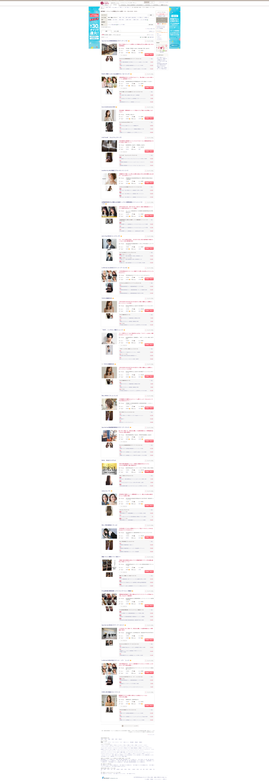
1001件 (140, 439)
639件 (127, 52)
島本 (143, 769)
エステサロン (155, 4)
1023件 (140, 472)
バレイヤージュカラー (140, 746)
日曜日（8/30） (136, 19)
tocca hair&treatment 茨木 (108, 107)
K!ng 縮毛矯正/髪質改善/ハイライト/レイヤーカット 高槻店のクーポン (131, 609)
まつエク (109, 742)
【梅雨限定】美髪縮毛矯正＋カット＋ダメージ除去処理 (129, 551)
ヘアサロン (115, 4)
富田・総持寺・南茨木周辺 (131, 17)
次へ (152, 34)
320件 (140, 603)
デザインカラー (111, 746)
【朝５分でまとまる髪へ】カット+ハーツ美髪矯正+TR (128, 125)
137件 (140, 569)
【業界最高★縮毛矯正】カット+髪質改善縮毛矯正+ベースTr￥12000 (131, 286)
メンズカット (107, 745)
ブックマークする (150, 107)
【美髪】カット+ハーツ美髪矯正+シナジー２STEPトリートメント (130, 132)
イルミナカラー (129, 746)
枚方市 (147, 769)
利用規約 (151, 779)
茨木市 (108, 769)
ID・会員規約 (147, 779)
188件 (140, 673)
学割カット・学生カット (114, 745)
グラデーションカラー (105, 746)
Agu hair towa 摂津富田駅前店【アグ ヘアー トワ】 (115, 40)
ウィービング (134, 746)
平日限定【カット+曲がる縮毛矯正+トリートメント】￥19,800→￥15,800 (132, 262)
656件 (140, 503)
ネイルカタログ (139, 4)
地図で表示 (152, 37)
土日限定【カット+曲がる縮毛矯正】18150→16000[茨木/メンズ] (130, 259)
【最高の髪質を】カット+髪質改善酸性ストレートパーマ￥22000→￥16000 (132, 513)
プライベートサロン (118, 756)
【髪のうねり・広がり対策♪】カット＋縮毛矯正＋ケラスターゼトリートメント (133, 197)
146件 (140, 342)
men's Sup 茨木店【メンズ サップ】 (111, 236)
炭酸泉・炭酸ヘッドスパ (124, 752)
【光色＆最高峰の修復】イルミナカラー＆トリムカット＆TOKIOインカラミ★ (133, 485)
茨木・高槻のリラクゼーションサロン (119, 773)
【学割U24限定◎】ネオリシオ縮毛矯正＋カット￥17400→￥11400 (131, 655)
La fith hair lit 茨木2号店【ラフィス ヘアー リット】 (116, 660)
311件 (140, 183)
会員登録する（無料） (162, 16)
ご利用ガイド (165, 779)
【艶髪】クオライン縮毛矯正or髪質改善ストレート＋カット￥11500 (131, 65)
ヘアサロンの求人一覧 (150, 28)
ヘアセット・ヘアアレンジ (123, 753)
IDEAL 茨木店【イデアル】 (109, 460)
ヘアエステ (114, 752)
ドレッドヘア (113, 750)
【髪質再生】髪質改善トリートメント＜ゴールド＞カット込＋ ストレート (132, 165)
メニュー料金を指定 (112, 24)
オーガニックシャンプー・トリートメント (137, 750)
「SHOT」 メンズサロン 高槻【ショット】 (112, 329)
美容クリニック (164, 4)
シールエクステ (104, 750)
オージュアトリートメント (138, 752)
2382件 (127, 408)
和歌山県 (120, 739)
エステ (121, 742)
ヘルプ (167, 2)
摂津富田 (118, 769)
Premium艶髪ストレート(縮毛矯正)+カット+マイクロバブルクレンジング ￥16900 (133, 224)
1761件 (127, 503)
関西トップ (121, 7)
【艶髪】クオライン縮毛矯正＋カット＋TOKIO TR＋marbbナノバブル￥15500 (133, 455)
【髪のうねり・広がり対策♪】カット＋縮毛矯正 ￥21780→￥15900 (131, 190)
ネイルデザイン (159, 39)
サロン (158, 33)
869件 (127, 439)
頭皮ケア (118, 752)
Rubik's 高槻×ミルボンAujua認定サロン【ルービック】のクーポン (131, 91)
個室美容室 (112, 756)
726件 (140, 408)
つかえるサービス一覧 (160, 27)
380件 (127, 472)
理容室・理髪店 (124, 756)
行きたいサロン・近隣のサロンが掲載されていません (162, 59)
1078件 (140, 279)
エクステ (152, 749)
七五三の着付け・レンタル (105, 756)
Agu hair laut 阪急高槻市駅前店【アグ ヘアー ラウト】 (115, 427)
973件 (140, 703)
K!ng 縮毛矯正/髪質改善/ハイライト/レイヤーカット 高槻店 (116, 590)
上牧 (141, 769)
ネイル (105, 742)
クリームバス (131, 752)
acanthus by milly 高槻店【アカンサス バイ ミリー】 (115, 170)
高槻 (120, 17)
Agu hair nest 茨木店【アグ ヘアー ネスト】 (113, 625)
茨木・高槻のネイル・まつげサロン (106, 773)
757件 (127, 342)
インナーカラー (117, 746)
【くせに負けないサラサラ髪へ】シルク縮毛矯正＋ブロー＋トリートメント (132, 98)
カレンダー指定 (144, 19)
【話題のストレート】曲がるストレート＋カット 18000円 (129, 352)
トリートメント (122, 750)
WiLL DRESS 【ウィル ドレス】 (110, 395)
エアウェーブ (136, 749)
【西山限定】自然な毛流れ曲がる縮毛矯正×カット (128, 355)
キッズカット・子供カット (122, 745)
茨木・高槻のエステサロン (131, 773)
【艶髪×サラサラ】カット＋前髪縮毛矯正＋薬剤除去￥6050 (129, 383)
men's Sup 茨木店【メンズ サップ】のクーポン (127, 252)
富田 (114, 769)
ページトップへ (151, 734)
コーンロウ (109, 750)
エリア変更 (139, 17)
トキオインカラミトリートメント (148, 752)
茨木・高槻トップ (128, 7)
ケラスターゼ (103, 753)
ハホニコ (116, 753)
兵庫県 (113, 739)
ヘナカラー (147, 746)
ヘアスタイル (123, 4)
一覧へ (151, 58)
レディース (147, 2)
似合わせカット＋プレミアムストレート (126, 422)
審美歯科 (136, 742)
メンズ (152, 2)
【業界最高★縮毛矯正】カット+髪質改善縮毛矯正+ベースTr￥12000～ (131, 680)
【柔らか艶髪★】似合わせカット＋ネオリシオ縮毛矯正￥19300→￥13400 (132, 647)
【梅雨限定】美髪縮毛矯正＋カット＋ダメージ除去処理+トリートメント (132, 548)
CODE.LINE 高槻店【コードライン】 (111, 692)
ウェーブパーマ (125, 749)
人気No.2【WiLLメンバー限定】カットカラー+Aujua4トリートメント (131, 415)
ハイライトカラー (123, 746)
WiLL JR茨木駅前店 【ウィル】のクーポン (126, 541)
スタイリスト (159, 35)
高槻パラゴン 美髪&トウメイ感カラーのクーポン (127, 575)
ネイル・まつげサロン (131, 4)
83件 (139, 149)
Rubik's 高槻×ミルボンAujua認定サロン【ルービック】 (116, 73)
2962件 (127, 311)
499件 (127, 249)
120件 (140, 249)
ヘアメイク (148, 753)
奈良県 (116, 739)
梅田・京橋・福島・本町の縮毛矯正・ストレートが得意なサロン (126, 759)
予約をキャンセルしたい (161, 66)
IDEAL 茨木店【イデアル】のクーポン (126, 475)
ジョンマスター (111, 753)
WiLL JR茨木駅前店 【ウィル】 (110, 525)
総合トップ (102, 7)
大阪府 (109, 739)
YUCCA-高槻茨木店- (107, 298)
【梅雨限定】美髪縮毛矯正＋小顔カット (126, 544)
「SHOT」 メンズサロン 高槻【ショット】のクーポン (128, 348)
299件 (127, 569)
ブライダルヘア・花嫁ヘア (141, 753)
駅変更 (146, 17)
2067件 (140, 85)
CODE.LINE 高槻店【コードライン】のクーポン (127, 709)
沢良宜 (138, 769)
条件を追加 (151, 24)
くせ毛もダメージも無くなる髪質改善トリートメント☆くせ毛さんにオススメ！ (133, 585)
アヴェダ (107, 753)
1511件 (127, 149)
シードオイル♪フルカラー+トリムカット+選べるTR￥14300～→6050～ (131, 482)
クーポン (158, 36)
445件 (127, 703)
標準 (106, 31)
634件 (140, 52)
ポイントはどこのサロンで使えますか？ (162, 62)
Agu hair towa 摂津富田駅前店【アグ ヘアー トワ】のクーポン (130, 58)
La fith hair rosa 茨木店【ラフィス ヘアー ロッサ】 (115, 267)
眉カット (133, 745)
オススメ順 (116, 31)
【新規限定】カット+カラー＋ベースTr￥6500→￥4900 (129, 683)
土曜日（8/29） (129, 19)
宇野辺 (129, 769)
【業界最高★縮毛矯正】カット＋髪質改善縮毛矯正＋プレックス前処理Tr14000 (133, 289)
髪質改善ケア (121, 418)
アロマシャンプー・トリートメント (106, 752)
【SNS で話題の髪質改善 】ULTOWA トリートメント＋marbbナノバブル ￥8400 (133, 62)
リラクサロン (147, 4)
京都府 (105, 739)
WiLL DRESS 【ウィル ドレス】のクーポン (127, 412)
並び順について (151, 31)
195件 (127, 183)
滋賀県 (102, 739)
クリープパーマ (131, 749)
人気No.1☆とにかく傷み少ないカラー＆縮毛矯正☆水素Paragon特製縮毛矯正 (132, 582)
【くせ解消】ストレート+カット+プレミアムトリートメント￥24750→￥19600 (133, 158)
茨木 (123, 17)
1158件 (127, 603)
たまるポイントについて (161, 25)
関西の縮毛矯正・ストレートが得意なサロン (108, 759)
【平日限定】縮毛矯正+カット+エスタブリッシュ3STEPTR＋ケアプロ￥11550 (133, 324)
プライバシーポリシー (157, 779)
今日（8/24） (115, 19)
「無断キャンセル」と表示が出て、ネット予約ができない (162, 68)
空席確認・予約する (149, 54)
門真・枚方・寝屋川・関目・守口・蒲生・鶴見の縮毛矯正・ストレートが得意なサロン (131, 760)
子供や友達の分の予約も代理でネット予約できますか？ (162, 64)
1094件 (127, 118)
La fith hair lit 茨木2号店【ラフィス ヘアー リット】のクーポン (131, 676)
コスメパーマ (141, 749)
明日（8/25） (121, 19)
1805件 (127, 216)
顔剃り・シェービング (138, 745)
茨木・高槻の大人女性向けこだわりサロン (118, 766)
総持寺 (122, 769)
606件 (140, 311)
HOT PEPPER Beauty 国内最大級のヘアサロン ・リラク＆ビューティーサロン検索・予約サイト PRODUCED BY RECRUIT (105, 3)
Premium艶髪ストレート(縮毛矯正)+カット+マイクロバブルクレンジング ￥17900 (133, 227)
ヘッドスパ (128, 750)
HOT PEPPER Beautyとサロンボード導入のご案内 (143, 777)
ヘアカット (102, 745)
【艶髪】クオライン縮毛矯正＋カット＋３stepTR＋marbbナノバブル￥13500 (132, 68)
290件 (127, 85)
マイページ (162, 2)
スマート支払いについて (161, 57)
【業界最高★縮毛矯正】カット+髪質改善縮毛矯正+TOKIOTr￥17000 (131, 293)
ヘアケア (118, 750)
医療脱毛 (140, 742)
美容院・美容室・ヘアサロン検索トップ (112, 7)
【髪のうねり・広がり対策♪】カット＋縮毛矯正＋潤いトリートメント (131, 193)
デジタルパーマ (106, 749)
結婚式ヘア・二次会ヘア (132, 753)
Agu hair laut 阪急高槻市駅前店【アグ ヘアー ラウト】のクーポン (131, 445)
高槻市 (105, 769)
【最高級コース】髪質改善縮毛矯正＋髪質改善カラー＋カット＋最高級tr (132, 616)
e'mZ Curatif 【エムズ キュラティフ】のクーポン (128, 155)
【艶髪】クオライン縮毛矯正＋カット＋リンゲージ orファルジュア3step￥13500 (133, 716)
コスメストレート (147, 749)
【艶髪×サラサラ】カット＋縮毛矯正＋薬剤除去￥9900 (128, 321)
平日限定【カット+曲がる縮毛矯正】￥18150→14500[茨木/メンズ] (130, 255)
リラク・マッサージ (115, 742)
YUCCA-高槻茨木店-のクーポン (124, 314)
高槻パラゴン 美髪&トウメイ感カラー (111, 556)
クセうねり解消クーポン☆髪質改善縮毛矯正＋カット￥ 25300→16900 (131, 613)
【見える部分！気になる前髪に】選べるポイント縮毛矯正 (129, 95)
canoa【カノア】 (106, 491)
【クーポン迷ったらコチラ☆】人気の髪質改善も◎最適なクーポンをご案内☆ (132, 516)
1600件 (127, 537)
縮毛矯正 (102, 749)
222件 (140, 537)
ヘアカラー (145, 745)
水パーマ (111, 749)
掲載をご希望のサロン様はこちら (160, 777)
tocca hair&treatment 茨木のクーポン (126, 122)
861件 (140, 637)
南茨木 (125, 769)
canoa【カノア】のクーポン (124, 509)
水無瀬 (150, 769)
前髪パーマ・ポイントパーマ (118, 749)
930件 (140, 216)
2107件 (127, 279)
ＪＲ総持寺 (133, 769)
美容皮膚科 (132, 742)
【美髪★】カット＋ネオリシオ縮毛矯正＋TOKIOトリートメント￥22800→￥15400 (130, 651)
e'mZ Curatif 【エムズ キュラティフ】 (112, 137)
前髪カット (129, 745)
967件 (127, 673)
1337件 (140, 118)
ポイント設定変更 (160, 28)
